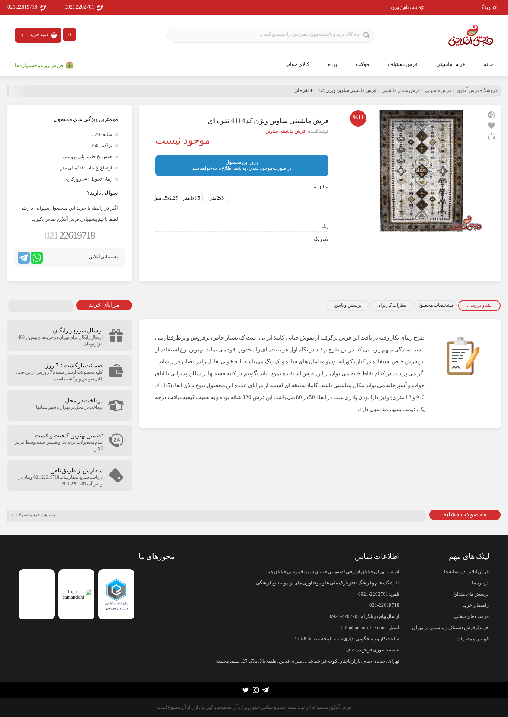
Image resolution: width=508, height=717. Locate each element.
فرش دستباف (403, 64)
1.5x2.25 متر (166, 198)
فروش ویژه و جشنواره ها (39, 65)
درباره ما (480, 583)
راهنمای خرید (476, 605)
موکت (362, 64)
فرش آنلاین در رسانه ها (466, 571)
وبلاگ (485, 8)
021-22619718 (384, 605)
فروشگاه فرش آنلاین (477, 90)
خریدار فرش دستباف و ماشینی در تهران (450, 627)
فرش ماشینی (451, 64)
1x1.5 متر (191, 198)
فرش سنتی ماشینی (401, 90)
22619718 (70, 235)
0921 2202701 (79, 7)
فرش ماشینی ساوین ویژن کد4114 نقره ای (335, 90)
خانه (488, 64)
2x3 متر (217, 198)
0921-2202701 (373, 594)
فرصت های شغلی (471, 616)
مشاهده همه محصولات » (33, 515)
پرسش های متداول (470, 594)
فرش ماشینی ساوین (285, 131)
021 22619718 (22, 7)
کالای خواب (297, 64)
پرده (332, 64)
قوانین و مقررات (472, 638)
